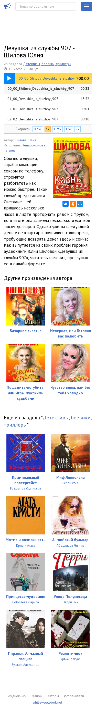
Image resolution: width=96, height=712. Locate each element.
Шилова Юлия (25, 140)
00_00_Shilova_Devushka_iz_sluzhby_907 (48, 88)
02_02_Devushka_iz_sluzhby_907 (48, 119)
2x (77, 129)
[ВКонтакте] (65, 204)
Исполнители (74, 696)
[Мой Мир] (80, 204)
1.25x (57, 129)
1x (47, 129)
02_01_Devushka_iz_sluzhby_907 (48, 109)
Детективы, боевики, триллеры (47, 63)
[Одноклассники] (73, 204)
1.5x (69, 129)
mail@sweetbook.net (46, 702)
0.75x (38, 129)
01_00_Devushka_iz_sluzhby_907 (48, 98)
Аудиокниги (17, 696)
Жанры (36, 696)
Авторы (53, 696)
